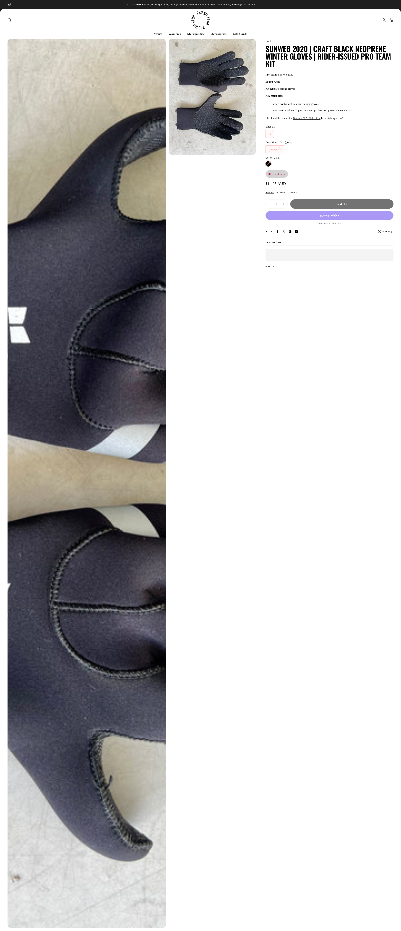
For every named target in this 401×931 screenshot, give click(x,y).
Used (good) (275, 149)
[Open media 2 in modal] (212, 97)
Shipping (270, 192)
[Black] (268, 164)
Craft (268, 40)
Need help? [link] (387, 231)
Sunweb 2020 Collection (306, 118)
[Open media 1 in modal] (87, 483)
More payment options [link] (329, 223)
